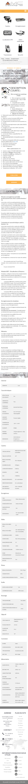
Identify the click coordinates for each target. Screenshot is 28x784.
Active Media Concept (14, 782)
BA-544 (15, 141)
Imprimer (14, 182)
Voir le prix (14, 175)
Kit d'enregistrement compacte (10, 60)
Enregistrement (15, 58)
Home (2, 58)
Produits (8, 58)
